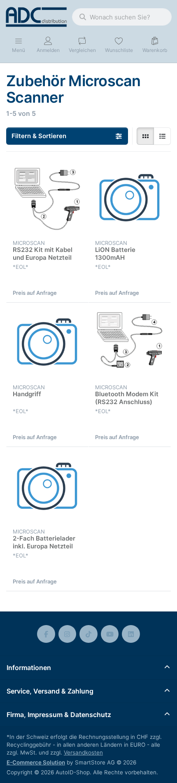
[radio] (145, 136)
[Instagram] (67, 634)
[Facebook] (46, 634)
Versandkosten (83, 752)
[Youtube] (110, 634)
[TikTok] (88, 634)
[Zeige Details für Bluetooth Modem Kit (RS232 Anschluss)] (129, 344)
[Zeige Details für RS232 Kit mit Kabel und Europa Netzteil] (47, 199)
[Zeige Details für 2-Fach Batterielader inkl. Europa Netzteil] (47, 488)
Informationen (29, 667)
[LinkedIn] (131, 634)
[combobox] (122, 17)
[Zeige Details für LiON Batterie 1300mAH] (129, 199)
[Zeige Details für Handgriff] (47, 344)
